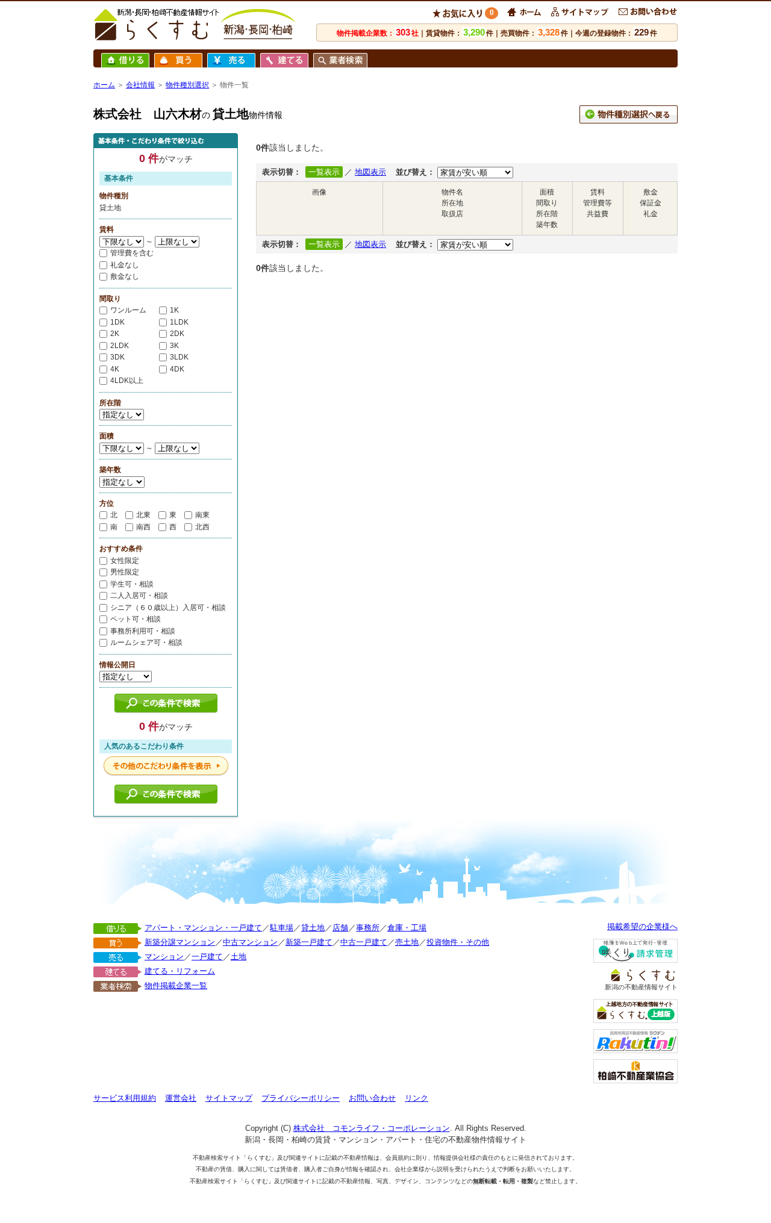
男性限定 (124, 572)
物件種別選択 (187, 85)
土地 (238, 956)
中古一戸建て (363, 942)
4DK (177, 369)
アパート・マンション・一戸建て (203, 927)
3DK (117, 357)
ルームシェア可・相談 (146, 642)
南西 (143, 527)
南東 (202, 515)
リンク (416, 1098)
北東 (143, 515)
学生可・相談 (132, 584)
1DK (117, 322)
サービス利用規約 (124, 1098)
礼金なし (124, 265)
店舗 (340, 927)
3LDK (179, 357)
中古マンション (250, 942)
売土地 (407, 942)
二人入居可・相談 (139, 595)
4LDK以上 (126, 380)
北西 (202, 527)
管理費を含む (132, 253)
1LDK (179, 322)
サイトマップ (228, 1098)
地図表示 (370, 171)
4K (114, 369)
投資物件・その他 (457, 942)
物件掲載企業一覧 (176, 985)
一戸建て (207, 956)
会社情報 (140, 85)
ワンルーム (128, 310)
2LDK (119, 345)
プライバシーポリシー (300, 1098)
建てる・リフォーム (180, 971)
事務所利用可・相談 (142, 631)
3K (174, 345)
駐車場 (281, 927)
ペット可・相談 (135, 619)
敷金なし (124, 276)
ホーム (104, 85)
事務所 (367, 927)
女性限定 (124, 560)
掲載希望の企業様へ (642, 926)
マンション (164, 956)
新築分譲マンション (180, 942)
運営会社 (180, 1098)
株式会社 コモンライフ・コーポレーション (371, 1128)
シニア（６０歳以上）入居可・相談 (168, 607)
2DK (177, 333)
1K (174, 310)
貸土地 (313, 927)
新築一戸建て (309, 942)
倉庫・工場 (406, 927)
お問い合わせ (372, 1098)
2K (114, 333)
